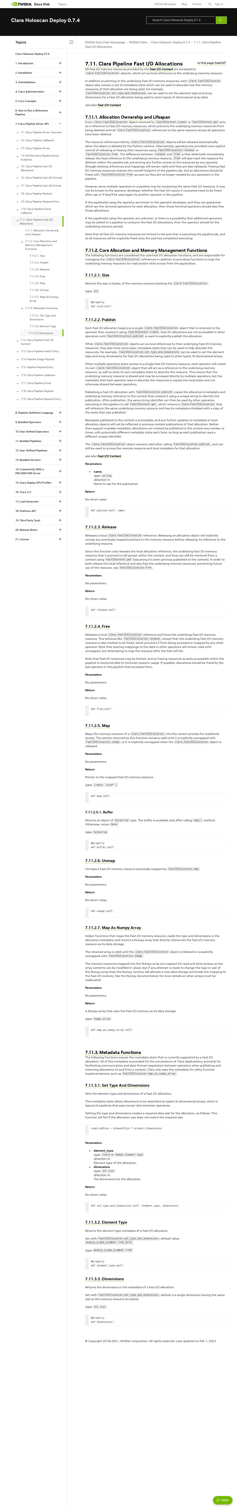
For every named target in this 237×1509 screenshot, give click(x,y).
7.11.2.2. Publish (100, 319)
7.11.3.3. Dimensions (104, 1278)
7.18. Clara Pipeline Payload (37, 391)
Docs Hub (42, 4)
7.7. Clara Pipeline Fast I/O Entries (41, 185)
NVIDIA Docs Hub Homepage (105, 42)
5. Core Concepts (25, 101)
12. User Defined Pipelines (31, 450)
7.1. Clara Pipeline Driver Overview (41, 132)
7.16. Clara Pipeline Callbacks (38, 375)
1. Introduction (24, 63)
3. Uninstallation (25, 82)
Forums (196, 4)
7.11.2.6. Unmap (100, 860)
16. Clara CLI (23, 492)
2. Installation (23, 72)
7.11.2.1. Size (97, 275)
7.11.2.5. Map (97, 725)
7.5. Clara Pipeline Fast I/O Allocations (36, 168)
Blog (184, 4)
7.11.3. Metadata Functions (113, 1052)
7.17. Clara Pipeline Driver (36, 383)
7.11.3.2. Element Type (106, 1222)
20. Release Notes (26, 529)
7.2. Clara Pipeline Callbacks (37, 140)
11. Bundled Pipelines (28, 441)
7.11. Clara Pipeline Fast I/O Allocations (134, 64)
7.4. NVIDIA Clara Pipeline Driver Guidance (40, 157)
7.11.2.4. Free (97, 626)
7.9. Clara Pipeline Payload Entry (40, 201)
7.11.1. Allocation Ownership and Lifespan (127, 117)
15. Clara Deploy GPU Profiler (33, 482)
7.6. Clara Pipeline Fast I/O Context (41, 177)
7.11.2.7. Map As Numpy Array (113, 927)
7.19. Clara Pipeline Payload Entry (41, 399)
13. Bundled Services (28, 460)
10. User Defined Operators (32, 431)
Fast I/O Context (161, 69)
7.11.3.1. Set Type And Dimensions (117, 1085)
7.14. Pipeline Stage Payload (37, 359)
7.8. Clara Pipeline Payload (36, 193)
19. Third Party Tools (27, 520)
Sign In (219, 4)
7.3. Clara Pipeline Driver (35, 148)
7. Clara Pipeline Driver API (32, 123)
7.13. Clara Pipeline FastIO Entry (40, 351)
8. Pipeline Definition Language (34, 412)
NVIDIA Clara (138, 42)
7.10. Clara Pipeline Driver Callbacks (36, 210)
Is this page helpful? (211, 63)
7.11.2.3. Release (100, 526)
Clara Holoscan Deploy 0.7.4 (170, 42)
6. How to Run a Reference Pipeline (31, 112)
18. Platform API (25, 511)
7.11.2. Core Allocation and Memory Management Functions (146, 250)
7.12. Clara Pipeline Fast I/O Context (37, 342)
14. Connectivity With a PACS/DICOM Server (29, 471)
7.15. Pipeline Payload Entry (37, 367)
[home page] (21, 4)
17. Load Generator (27, 501)
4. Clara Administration (29, 91)
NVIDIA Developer (165, 4)
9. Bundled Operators (28, 422)
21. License (22, 539)
